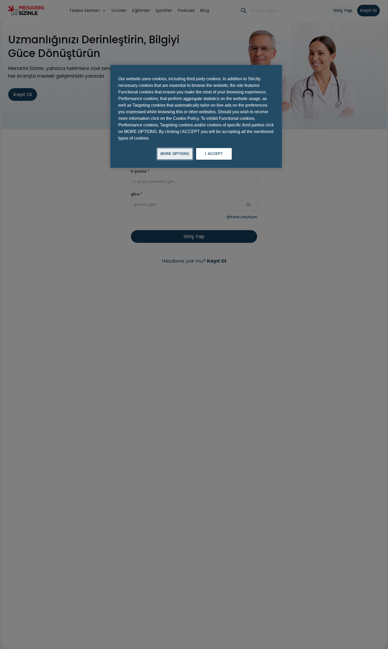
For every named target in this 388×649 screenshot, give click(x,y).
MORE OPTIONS (175, 154)
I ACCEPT (214, 154)
